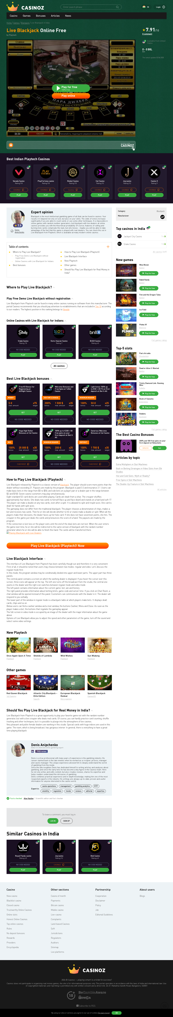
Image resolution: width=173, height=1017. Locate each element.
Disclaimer (100, 900)
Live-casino (56, 914)
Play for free (20, 687)
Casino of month (58, 896)
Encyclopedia (13, 947)
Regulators (56, 938)
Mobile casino (57, 910)
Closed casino (13, 905)
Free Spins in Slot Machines (129, 480)
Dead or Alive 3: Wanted (149, 368)
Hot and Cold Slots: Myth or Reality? (133, 475)
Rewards (11, 938)
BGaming (142, 328)
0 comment (147, 34)
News (68, 15)
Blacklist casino (14, 900)
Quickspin (142, 417)
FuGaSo (142, 388)
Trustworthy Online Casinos (19, 910)
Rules (9, 928)
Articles (55, 15)
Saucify (37, 699)
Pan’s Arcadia (144, 353)
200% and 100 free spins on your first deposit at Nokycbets (152, 442)
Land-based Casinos (60, 924)
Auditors (55, 942)
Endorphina (143, 402)
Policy (98, 905)
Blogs (142, 896)
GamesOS (92, 696)
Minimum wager (87, 397)
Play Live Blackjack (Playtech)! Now (57, 546)
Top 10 (98, 306)
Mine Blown (144, 265)
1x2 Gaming (11, 696)
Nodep (11, 397)
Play (19, 195)
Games (26, 15)
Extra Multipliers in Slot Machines (131, 464)
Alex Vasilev (29, 798)
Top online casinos (15, 924)
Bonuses (41, 15)
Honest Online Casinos (17, 919)
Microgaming (66, 699)
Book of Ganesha (146, 399)
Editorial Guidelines (104, 914)
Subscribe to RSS (86, 1005)
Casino (13, 15)
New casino (12, 896)
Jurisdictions (56, 933)
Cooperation (100, 896)
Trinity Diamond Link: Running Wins (151, 384)
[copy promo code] (23, 190)
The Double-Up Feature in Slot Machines (135, 484)
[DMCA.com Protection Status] (85, 998)
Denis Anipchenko (19, 231)
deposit (83, 442)
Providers (11, 942)
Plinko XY (143, 325)
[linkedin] (32, 751)
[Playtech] (162, 217)
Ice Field (142, 310)
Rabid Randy (144, 280)
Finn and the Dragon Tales (150, 295)
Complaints (56, 919)
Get (23, 412)
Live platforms (57, 951)
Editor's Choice (51, 397)
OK (117, 1013)
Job (97, 910)
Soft (53, 928)
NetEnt (141, 268)
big (9, 442)
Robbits (142, 414)
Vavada (66, 309)
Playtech (10, 658)
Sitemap (55, 947)
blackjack (64, 484)
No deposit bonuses (16, 933)
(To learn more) (104, 1013)
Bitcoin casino (57, 905)
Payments (55, 900)
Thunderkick (144, 356)
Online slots (12, 914)
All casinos (59, 366)
